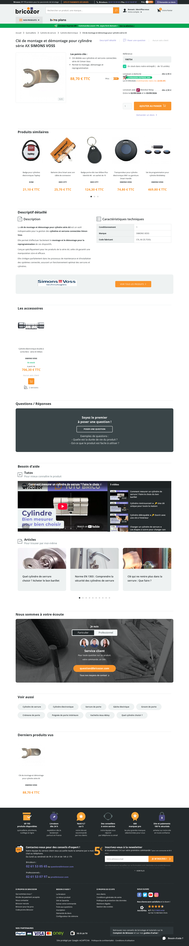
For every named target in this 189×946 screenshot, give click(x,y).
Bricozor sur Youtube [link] (150, 895)
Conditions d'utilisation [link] (124, 940)
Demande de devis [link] (63, 913)
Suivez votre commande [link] (66, 903)
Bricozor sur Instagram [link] (156, 895)
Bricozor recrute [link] (22, 903)
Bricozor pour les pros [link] (25, 906)
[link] (166, 2)
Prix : (143, 2)
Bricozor (28, 10)
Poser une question (136, 40)
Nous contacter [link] (22, 900)
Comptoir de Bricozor (123, 933)
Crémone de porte (31, 715)
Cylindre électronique (63, 706)
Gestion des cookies (105, 906)
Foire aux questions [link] (64, 907)
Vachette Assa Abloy (100, 715)
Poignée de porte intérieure (65, 715)
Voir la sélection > (126, 26)
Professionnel (106, 632)
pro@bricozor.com (59, 877)
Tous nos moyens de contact (93, 675)
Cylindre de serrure (32, 706)
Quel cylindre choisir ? (132, 715)
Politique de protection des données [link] (111, 900)
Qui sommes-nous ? (24, 894)
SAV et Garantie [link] (62, 900)
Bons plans (58, 20)
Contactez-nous (35, 847)
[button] (91, 196)
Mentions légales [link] (103, 903)
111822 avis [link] (159, 910)
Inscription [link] (60, 910)
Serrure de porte (93, 706)
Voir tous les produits (132, 284)
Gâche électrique (121, 706)
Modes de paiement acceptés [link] (28, 897)
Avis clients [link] (101, 894)
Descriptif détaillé (108, 40)
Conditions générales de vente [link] (109, 897)
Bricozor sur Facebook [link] (139, 895)
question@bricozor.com (94, 668)
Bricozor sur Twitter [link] (145, 895)
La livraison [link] (60, 894)
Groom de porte (148, 706)
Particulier (83, 632)
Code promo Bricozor (24, 909)
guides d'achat (151, 933)
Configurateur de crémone (67, 916)
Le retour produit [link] (63, 897)
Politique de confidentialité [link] (102, 940)
